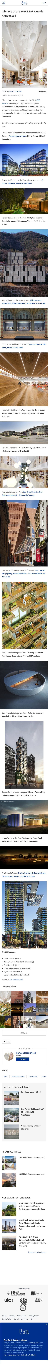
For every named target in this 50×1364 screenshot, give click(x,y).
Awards (44, 1076)
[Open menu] (3, 2)
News (6, 1076)
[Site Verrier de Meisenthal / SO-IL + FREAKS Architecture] (11, 1115)
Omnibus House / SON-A (31, 1092)
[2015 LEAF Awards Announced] (9, 1180)
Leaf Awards (33, 1076)
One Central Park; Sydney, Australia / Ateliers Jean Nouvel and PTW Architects (23, 573)
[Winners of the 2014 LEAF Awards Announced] (17, 997)
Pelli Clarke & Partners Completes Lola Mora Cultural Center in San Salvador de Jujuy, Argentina (32, 1241)
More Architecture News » (37, 1252)
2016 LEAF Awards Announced (31, 1157)
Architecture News (18, 1076)
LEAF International (16, 979)
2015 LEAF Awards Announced (31, 1174)
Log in (44, 3)
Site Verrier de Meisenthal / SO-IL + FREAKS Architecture (32, 1112)
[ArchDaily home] (24, 3)
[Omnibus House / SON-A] (11, 1098)
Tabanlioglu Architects (17, 136)
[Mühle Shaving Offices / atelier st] (11, 1131)
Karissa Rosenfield (26, 1053)
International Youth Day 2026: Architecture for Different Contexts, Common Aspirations (32, 1206)
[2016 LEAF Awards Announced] (9, 1163)
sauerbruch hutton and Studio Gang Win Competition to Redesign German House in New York (32, 1224)
